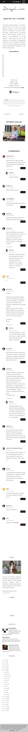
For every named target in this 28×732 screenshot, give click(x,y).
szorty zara (15, 105)
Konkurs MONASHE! (12, 628)
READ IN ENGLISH (14, 51)
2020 (5, 666)
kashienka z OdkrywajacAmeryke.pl (14, 448)
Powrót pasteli (8, 139)
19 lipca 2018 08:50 (10, 427)
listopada (6, 674)
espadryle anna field (17, 102)
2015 (5, 700)
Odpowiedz (23, 168)
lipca (5, 682)
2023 (5, 660)
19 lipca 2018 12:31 (13, 404)
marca (5, 690)
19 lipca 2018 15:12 (10, 491)
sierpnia (5, 680)
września (6, 678)
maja (5, 686)
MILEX (7, 276)
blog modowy (20, 100)
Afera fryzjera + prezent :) (13, 645)
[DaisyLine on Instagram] (14, 93)
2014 (5, 702)
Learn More (12, 730)
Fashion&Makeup (10, 199)
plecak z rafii (12, 103)
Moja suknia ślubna (6, 637)
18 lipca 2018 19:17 (13, 174)
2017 (5, 696)
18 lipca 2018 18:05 (10, 201)
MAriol (7, 489)
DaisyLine (11, 172)
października (6, 676)
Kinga (7, 518)
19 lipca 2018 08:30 (10, 370)
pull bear (17, 103)
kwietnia (5, 688)
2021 (5, 664)
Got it (17, 730)
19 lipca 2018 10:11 (10, 450)
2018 (5, 670)
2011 (5, 708)
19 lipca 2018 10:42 (10, 470)
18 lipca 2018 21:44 (10, 350)
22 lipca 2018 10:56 (10, 507)
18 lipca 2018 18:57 (10, 230)
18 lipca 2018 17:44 (10, 158)
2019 (5, 668)
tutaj (22, 87)
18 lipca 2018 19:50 (13, 330)
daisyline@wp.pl (6, 592)
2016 (5, 698)
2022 (5, 662)
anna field (11, 100)
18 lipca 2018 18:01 (10, 187)
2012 (5, 706)
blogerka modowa (7, 102)
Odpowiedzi (10, 169)
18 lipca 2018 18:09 (10, 215)
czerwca (6, 684)
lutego (5, 692)
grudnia (5, 672)
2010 (5, 710)
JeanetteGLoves (10, 156)
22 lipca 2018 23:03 (10, 520)
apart (15, 100)
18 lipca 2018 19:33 (10, 291)
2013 (5, 704)
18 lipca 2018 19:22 (10, 278)
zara (19, 105)
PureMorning (9, 185)
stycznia (6, 694)
